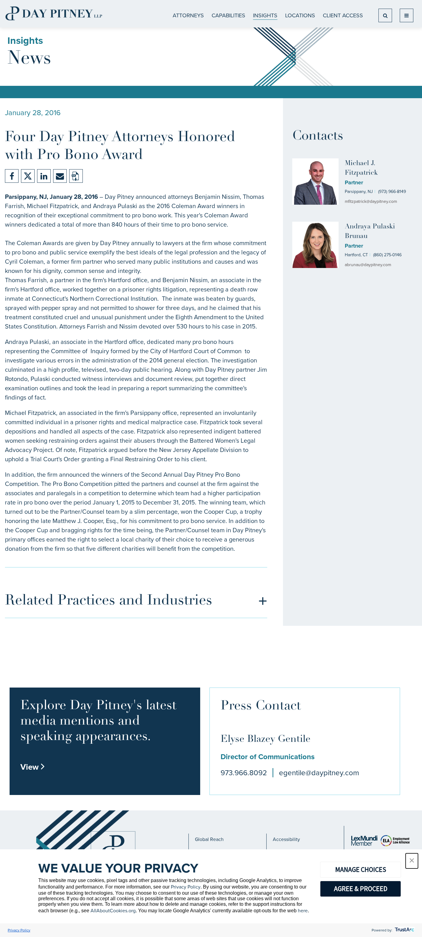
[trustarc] (404, 930)
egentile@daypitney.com (319, 772)
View (32, 767)
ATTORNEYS (188, 15)
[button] (412, 860)
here (303, 910)
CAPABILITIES (228, 15)
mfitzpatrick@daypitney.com (371, 201)
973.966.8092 (244, 772)
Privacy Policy (185, 886)
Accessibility (286, 839)
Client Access (343, 15)
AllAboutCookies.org (113, 910)
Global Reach (209, 839)
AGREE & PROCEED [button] (360, 888)
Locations (300, 15)
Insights (265, 15)
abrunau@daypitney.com (368, 264)
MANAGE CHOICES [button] (360, 869)
